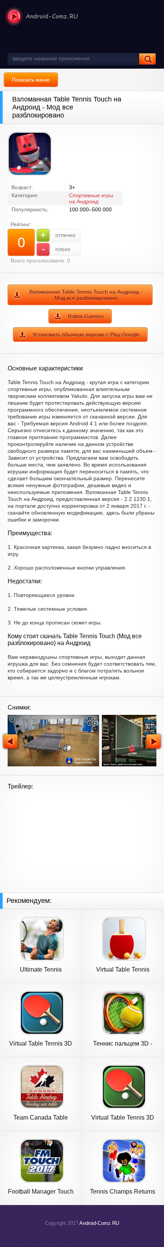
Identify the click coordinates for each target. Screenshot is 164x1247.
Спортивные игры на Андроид (91, 198)
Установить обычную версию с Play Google (86, 334)
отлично (58, 235)
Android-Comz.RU (99, 1223)
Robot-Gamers (86, 316)
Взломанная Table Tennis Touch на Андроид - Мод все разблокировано (85, 295)
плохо (56, 249)
